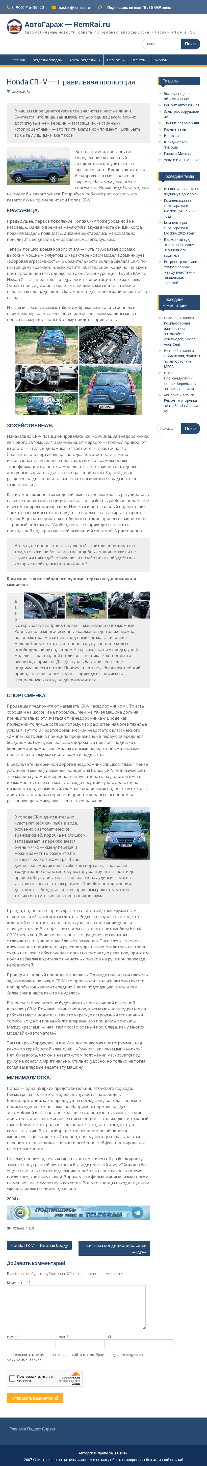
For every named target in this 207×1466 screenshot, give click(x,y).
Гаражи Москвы (177, 153)
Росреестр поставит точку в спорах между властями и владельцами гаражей (181, 272)
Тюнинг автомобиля (181, 123)
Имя (12, 1336)
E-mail (62, 1336)
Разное (113, 59)
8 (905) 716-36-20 (27, 7)
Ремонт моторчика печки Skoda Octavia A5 (181, 405)
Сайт (109, 1336)
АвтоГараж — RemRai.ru (67, 24)
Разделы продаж (47, 59)
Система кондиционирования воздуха (116, 1248)
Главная (17, 59)
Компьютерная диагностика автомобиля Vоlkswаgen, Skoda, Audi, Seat (180, 334)
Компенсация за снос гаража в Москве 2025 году (179, 228)
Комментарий (19, 1282)
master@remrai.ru (74, 7)
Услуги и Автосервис (181, 159)
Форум (161, 59)
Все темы (139, 59)
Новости (171, 135)
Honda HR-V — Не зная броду (39, 1245)
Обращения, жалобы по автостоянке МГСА (182, 361)
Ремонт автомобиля (181, 105)
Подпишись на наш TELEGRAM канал (139, 7)
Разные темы (24, 1228)
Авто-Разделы (82, 59)
